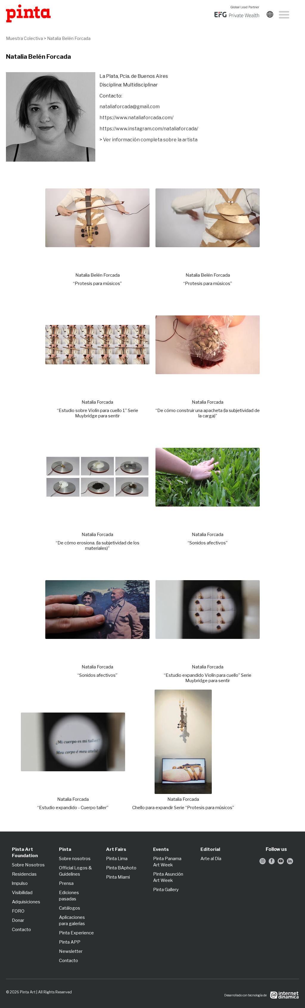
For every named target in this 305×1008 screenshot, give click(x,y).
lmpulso (20, 883)
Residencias (24, 874)
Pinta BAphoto (121, 868)
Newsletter (71, 951)
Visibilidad (22, 892)
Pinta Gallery (166, 889)
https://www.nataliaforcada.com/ (136, 117)
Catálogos (69, 908)
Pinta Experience (76, 933)
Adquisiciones (26, 902)
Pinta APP (69, 942)
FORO (18, 911)
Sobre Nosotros (28, 865)
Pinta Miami (118, 877)
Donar (18, 920)
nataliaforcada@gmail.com (129, 106)
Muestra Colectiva (24, 38)
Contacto (21, 929)
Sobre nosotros (75, 858)
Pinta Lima (116, 858)
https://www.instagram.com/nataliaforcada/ (148, 128)
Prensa (66, 883)
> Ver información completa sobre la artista (148, 140)
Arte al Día (210, 858)
